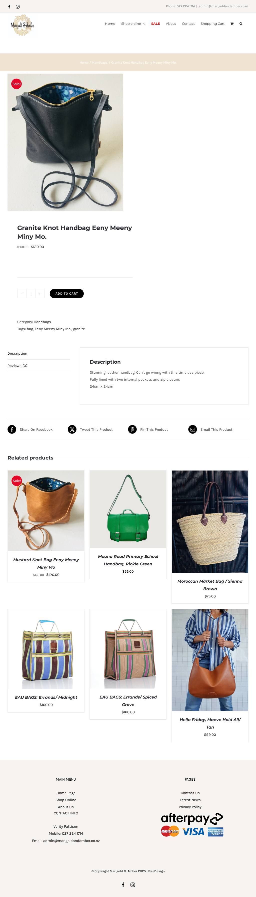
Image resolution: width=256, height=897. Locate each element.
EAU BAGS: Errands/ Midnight (46, 697)
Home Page (66, 793)
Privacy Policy (190, 807)
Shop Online (66, 800)
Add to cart (67, 293)
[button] (241, 23)
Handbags (42, 322)
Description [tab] (17, 353)
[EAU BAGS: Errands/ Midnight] (46, 612)
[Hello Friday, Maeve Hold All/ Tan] (210, 612)
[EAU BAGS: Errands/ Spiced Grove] (128, 612)
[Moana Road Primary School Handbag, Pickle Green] (128, 474)
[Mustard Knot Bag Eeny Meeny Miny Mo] (46, 474)
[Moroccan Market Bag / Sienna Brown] (210, 474)
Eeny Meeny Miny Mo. (53, 329)
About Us (66, 807)
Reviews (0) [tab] (17, 365)
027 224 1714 (72, 833)
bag (30, 329)
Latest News (190, 800)
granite (79, 329)
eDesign (158, 871)
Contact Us (190, 793)
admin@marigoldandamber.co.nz (223, 6)
